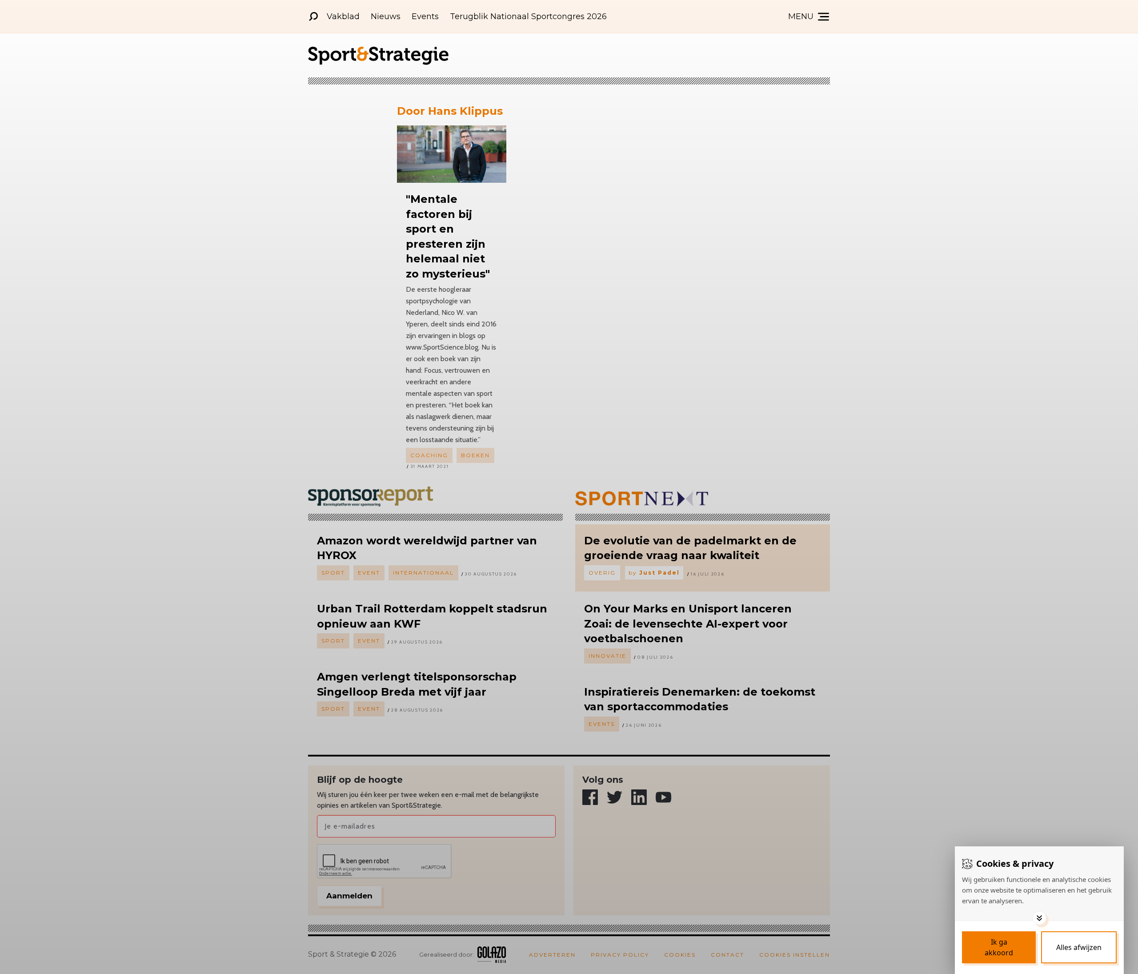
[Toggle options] (1039, 918)
